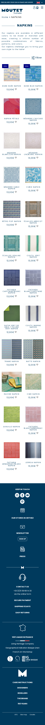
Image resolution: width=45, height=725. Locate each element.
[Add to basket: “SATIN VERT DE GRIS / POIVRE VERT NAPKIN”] (11, 315)
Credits (32, 715)
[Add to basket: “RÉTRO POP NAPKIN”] (11, 211)
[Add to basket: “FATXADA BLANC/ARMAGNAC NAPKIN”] (33, 416)
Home (5, 17)
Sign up (22, 539)
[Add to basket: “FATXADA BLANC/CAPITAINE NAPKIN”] (33, 279)
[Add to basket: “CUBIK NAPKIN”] (33, 176)
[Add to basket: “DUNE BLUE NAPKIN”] (33, 75)
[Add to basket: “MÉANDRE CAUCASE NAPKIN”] (33, 108)
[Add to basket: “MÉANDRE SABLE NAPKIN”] (11, 176)
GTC (16, 715)
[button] (16, 89)
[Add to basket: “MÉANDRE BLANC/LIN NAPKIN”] (11, 142)
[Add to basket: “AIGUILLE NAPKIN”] (11, 416)
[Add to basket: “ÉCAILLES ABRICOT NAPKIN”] (33, 211)
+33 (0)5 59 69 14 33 (23, 590)
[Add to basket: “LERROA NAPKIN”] (33, 452)
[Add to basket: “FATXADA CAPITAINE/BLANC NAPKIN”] (11, 279)
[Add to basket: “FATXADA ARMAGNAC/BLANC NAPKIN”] (11, 452)
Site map (23, 715)
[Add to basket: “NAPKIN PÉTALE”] (11, 108)
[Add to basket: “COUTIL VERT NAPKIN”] (33, 245)
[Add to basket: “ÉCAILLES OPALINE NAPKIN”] (11, 245)
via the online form (22, 594)
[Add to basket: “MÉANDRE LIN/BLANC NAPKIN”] (33, 142)
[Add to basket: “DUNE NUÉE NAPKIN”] (11, 75)
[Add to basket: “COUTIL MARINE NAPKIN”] (33, 315)
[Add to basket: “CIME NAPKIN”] (33, 383)
